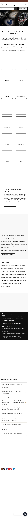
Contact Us (3, 488)
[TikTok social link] (4, 469)
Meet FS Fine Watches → (8, 254)
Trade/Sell (3, 487)
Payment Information (5, 492)
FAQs (26, 508)
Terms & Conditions (4, 508)
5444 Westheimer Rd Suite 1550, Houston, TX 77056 (16, 269)
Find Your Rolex (22, 8)
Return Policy (3, 491)
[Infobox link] (21, 61)
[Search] (15, 8)
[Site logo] (14, 4)
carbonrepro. (20, 516)
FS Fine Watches (6, 516)
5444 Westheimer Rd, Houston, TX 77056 (17, 41)
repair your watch (9, 205)
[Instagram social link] (2, 469)
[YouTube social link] (9, 469)
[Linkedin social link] (14, 469)
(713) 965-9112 (10, 462)
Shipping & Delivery (4, 489)
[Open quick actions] (25, 514)
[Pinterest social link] (11, 469)
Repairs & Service (4, 485)
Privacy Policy (4, 509)
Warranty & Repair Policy (14, 508)
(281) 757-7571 (8, 461)
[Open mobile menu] (2, 4)
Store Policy (21, 508)
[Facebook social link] (7, 469)
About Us (2, 484)
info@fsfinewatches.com (8, 464)
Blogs (2, 493)
